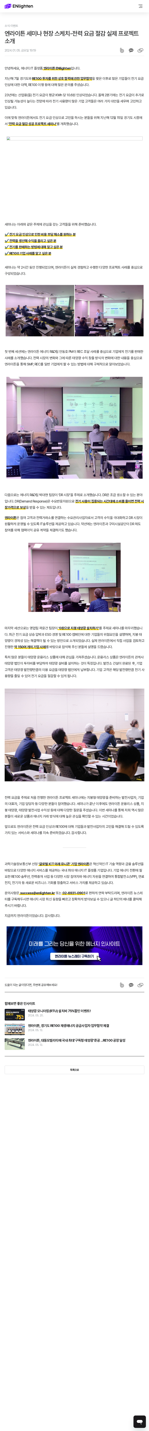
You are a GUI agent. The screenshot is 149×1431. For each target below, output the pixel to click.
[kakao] (131, 50)
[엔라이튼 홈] (19, 6)
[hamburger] (140, 6)
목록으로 (74, 1069)
